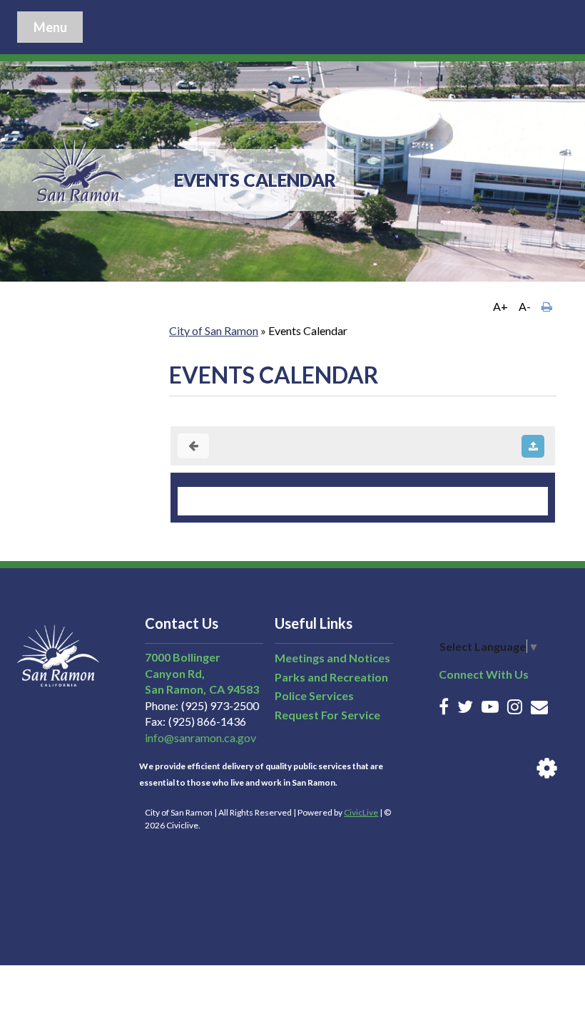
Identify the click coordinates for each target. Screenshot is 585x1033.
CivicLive (361, 812)
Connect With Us (484, 674)
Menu (50, 27)
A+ (500, 306)
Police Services (314, 695)
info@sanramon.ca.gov (200, 737)
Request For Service (327, 714)
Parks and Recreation (331, 677)
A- (525, 306)
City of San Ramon (213, 330)
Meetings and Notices (332, 657)
